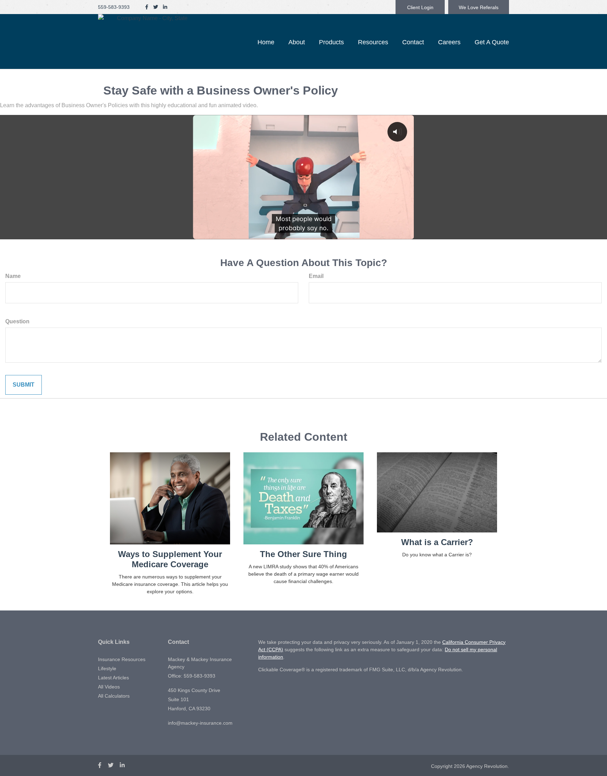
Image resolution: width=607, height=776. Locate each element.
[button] (296, 42)
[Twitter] (155, 7)
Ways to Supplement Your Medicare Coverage (170, 559)
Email (316, 276)
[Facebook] (146, 7)
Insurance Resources (121, 659)
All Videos (109, 687)
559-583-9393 (114, 7)
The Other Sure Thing (303, 554)
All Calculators (114, 696)
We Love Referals (478, 7)
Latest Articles (113, 677)
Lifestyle (107, 668)
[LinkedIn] (165, 7)
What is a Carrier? (437, 542)
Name (13, 276)
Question (17, 321)
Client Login (420, 7)
